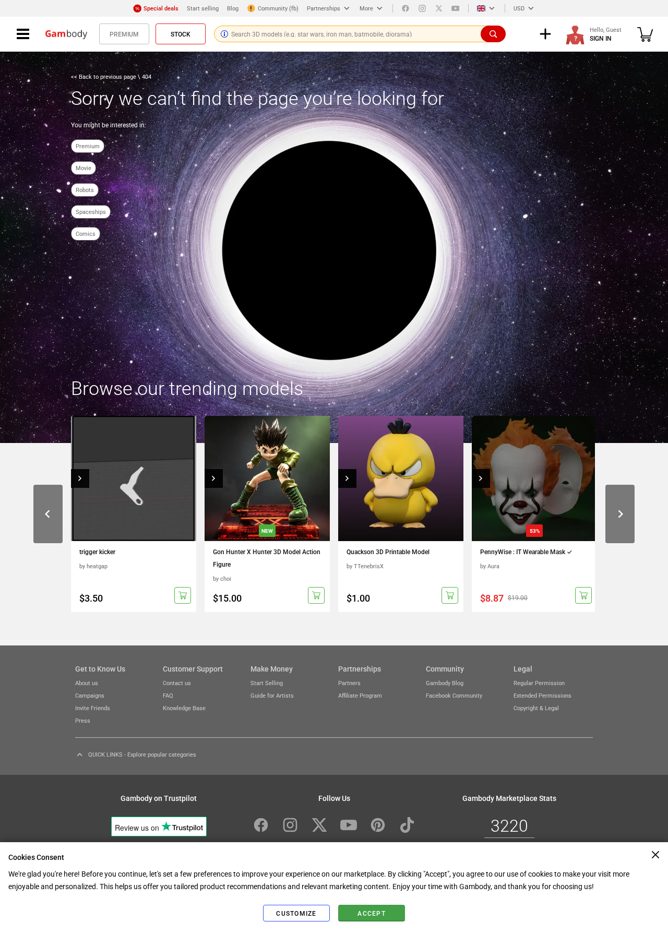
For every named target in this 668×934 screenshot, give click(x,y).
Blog (232, 8)
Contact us (177, 683)
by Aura (489, 566)
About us (86, 683)
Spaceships (91, 211)
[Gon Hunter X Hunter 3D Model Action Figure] (267, 478)
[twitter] (439, 8)
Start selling (203, 8)
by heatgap (93, 566)
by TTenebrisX (365, 566)
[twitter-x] (319, 825)
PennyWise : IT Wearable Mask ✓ (526, 551)
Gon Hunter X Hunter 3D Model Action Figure (266, 557)
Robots (85, 190)
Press (82, 720)
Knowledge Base (184, 708)
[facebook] (405, 8)
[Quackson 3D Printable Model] (400, 478)
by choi (222, 578)
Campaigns (89, 695)
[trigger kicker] (133, 478)
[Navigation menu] (23, 33)
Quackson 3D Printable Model (388, 551)
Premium (124, 34)
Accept (371, 913)
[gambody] (66, 34)
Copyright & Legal (536, 708)
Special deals (161, 8)
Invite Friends (92, 708)
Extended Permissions (542, 695)
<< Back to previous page (104, 76)
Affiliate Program (360, 695)
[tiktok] (407, 825)
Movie (83, 168)
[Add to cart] (182, 595)
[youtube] (455, 8)
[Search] (493, 34)
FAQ (168, 695)
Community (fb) (278, 8)
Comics (86, 233)
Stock (180, 34)
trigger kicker (97, 551)
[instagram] (422, 8)
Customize (296, 913)
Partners (349, 683)
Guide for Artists (272, 695)
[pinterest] (377, 825)
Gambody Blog (444, 683)
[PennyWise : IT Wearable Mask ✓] (534, 478)
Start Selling (266, 683)
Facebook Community (454, 695)
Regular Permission (539, 683)
